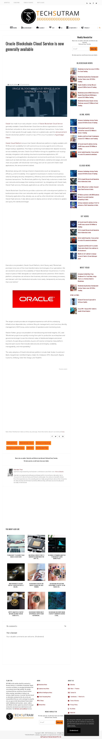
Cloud (41, 28)
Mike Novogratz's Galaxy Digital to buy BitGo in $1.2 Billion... (16, 585)
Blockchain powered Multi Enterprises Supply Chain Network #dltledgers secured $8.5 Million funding (88, 95)
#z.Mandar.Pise (42, 448)
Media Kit (72, 712)
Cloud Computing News (45, 696)
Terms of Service (28, 2)
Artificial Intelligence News (45, 692)
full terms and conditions (21, 709)
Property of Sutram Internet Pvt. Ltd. (51, 737)
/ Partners (76, 688)
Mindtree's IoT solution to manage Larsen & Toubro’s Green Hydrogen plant (87, 256)
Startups (72, 28)
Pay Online (72, 708)
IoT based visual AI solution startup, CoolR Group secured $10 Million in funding (87, 146)
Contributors (73, 696)
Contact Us (73, 692)
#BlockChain (11, 443)
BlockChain (27, 28)
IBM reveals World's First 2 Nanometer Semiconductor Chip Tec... (36, 556)
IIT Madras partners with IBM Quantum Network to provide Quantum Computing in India (88, 197)
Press (86, 28)
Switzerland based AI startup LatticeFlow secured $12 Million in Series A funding (87, 130)
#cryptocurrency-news (15, 448)
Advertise (7, 2)
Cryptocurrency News (43, 688)
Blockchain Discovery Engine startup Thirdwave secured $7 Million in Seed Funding (88, 103)
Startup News (41, 704)
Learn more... (71, 725)
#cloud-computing (43, 443)
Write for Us (81, 696)
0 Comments (24, 84)
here (63, 431)
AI (61, 28)
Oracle (8, 124)
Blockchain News (42, 684)
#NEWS (30, 448)
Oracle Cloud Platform (14, 143)
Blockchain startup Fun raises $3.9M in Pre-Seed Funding (36, 585)
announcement (61, 132)
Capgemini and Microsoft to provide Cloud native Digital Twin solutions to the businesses (88, 248)
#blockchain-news (26, 443)
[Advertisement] (36, 67)
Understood (74, 730)
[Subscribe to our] (87, 3)
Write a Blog (40, 2)
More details (59, 471)
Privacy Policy (73, 704)
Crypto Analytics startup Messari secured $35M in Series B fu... (16, 613)
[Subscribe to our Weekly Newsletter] (80, 49)
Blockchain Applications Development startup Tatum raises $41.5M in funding (88, 79)
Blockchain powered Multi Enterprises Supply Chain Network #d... (36, 613)
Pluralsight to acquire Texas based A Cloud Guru (15, 556)
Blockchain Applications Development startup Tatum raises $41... (57, 585)
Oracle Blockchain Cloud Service (51, 124)
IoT (53, 28)
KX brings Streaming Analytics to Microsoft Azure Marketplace (57, 556)
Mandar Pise (18, 470)
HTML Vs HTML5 (74, 295)
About (71, 688)
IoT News (41, 700)
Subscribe (17, 2)
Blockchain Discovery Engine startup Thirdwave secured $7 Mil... (57, 613)
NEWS (15, 28)
